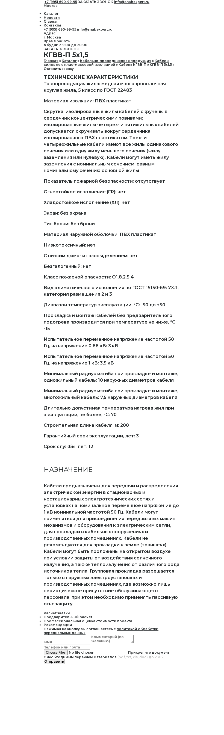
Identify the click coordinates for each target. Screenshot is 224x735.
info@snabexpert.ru (95, 29)
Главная (51, 21)
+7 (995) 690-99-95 (60, 29)
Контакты (52, 25)
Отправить (54, 661)
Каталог (51, 13)
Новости (52, 18)
